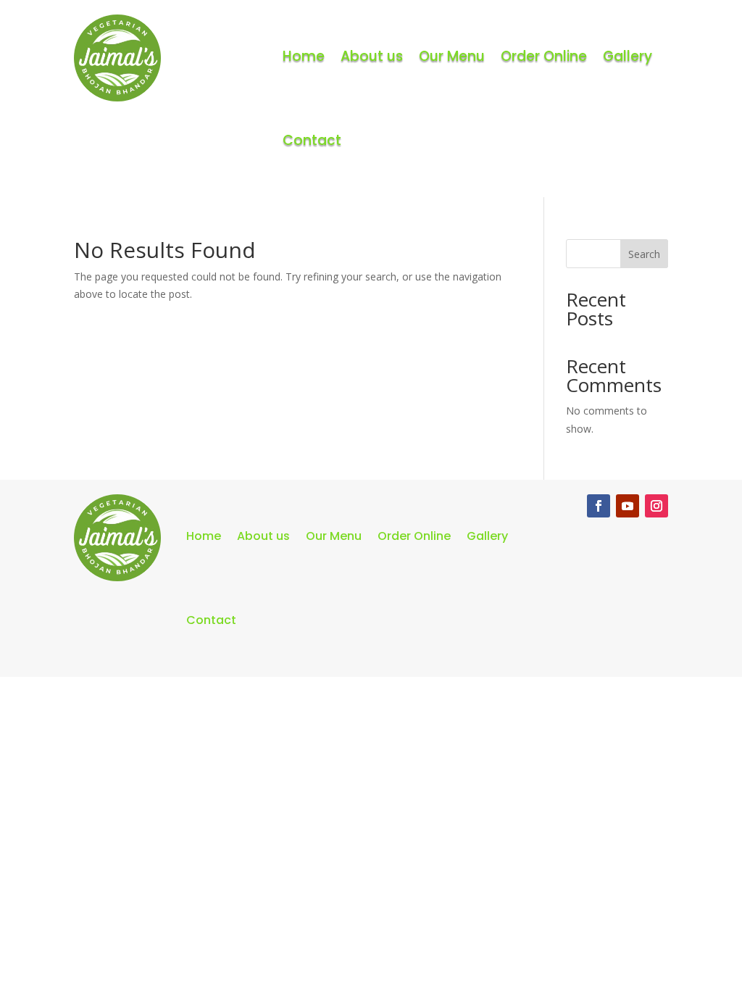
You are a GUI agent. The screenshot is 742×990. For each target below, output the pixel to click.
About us (372, 56)
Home (304, 56)
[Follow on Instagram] (656, 505)
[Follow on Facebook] (598, 505)
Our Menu (452, 56)
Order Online (544, 56)
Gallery (627, 56)
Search (644, 254)
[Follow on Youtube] (627, 505)
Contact (312, 140)
